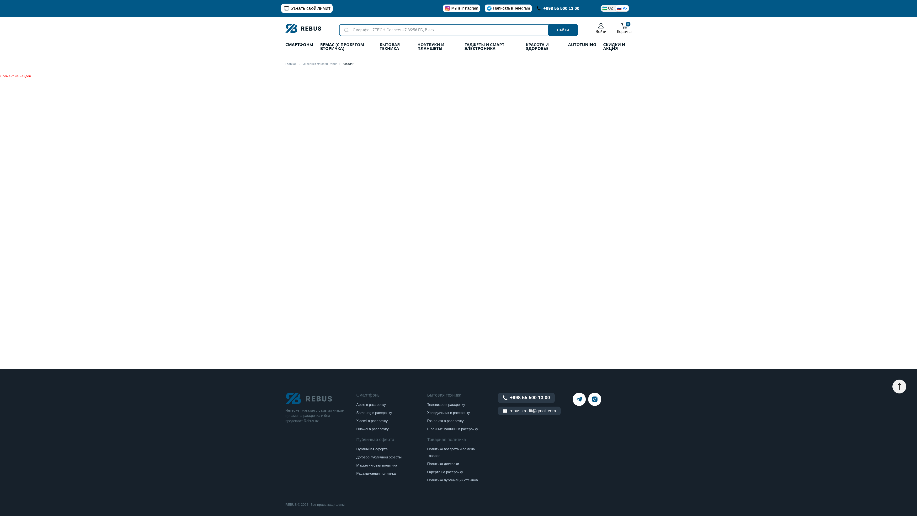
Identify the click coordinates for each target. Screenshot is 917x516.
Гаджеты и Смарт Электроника (484, 47)
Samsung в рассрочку (374, 413)
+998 (561, 8)
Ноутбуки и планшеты (430, 47)
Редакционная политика (376, 473)
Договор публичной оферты (379, 457)
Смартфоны (299, 45)
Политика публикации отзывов (452, 480)
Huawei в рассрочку (372, 429)
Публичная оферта (372, 449)
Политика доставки (443, 464)
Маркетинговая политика (376, 465)
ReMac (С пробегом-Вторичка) (342, 47)
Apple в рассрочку (371, 405)
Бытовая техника (390, 47)
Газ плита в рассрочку (445, 421)
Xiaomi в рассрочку (372, 421)
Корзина (624, 28)
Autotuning (582, 45)
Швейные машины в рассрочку (452, 429)
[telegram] (579, 399)
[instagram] (594, 399)
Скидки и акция (614, 47)
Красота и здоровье (537, 47)
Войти (601, 32)
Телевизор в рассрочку (446, 405)
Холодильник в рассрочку (448, 413)
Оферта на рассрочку (445, 472)
